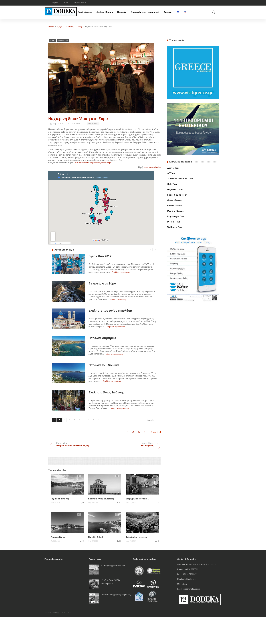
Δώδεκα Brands (105, 12)
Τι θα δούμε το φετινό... (137, 537)
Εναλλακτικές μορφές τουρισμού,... (117, 594)
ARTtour (171, 173)
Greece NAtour (175, 205)
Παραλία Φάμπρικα (102, 338)
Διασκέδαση (93, 124)
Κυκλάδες (69, 26)
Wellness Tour (174, 227)
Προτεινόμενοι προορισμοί (145, 12)
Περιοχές (121, 12)
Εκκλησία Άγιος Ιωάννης (106, 392)
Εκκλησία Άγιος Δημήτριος (101, 499)
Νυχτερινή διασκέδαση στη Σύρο (78, 118)
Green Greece (174, 200)
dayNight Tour (63, 40)
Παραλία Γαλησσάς (60, 499)
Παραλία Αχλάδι (95, 537)
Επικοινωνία (80, 3)
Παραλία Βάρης (58, 537)
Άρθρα (59, 26)
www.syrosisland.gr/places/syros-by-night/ (93, 163)
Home (51, 26)
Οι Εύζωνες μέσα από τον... (114, 566)
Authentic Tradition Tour (180, 179)
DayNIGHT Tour (175, 189)
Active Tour (173, 168)
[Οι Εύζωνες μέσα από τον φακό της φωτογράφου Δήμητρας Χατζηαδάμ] (94, 569)
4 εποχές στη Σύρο (102, 283)
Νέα (66, 3)
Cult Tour (172, 184)
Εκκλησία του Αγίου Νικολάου (110, 310)
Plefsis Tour (173, 222)
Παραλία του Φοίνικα (104, 365)
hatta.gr (184, 584)
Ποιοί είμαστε (85, 12)
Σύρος (79, 26)
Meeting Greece (175, 211)
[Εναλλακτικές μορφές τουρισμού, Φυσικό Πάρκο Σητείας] (94, 598)
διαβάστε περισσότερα (121, 272)
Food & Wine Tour (177, 195)
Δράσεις (168, 12)
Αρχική (54, 3)
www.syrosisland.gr (152, 167)
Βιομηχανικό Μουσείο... (137, 499)
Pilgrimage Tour (175, 216)
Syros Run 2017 (100, 256)
